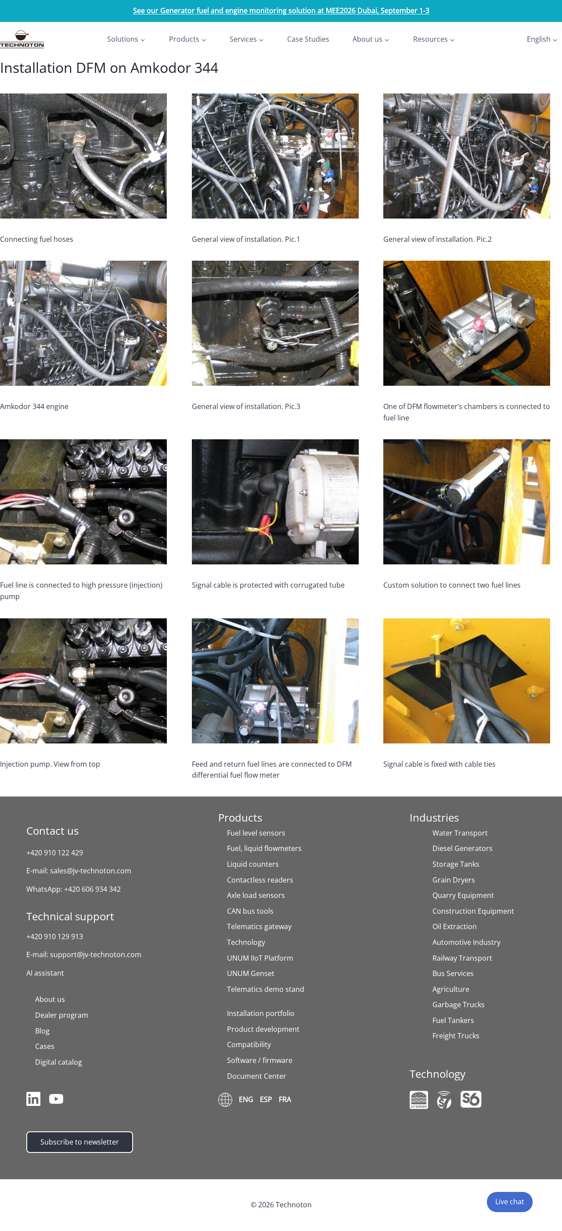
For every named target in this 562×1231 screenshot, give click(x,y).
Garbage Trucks (458, 1004)
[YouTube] (56, 1100)
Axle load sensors (256, 895)
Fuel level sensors (256, 833)
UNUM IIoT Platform (260, 958)
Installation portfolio (261, 1013)
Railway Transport (462, 958)
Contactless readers (260, 880)
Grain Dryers (453, 880)
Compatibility (249, 1044)
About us (50, 999)
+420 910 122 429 (54, 853)
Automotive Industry (466, 942)
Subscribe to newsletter (79, 1142)
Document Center (256, 1076)
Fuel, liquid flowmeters (264, 848)
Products (240, 817)
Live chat (509, 1201)
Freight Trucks (455, 1036)
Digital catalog (58, 1062)
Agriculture (450, 989)
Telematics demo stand (265, 989)
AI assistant (45, 973)
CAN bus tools (250, 911)
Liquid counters (253, 864)
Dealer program (61, 1015)
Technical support (70, 916)
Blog (42, 1031)
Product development (263, 1029)
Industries (434, 817)
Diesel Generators (462, 848)
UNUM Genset (250, 973)
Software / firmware (259, 1060)
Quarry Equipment (463, 895)
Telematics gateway (259, 926)
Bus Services (453, 973)
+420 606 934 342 (92, 889)
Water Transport (460, 833)
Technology (246, 942)
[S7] (444, 1100)
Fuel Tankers (453, 1020)
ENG (246, 1099)
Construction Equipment (473, 911)
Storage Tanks (455, 864)
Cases (44, 1046)
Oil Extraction (454, 926)
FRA (285, 1099)
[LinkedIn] (33, 1100)
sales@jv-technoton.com (90, 871)
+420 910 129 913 (54, 936)
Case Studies (308, 39)
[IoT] (419, 1100)
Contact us (52, 830)
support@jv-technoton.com (95, 954)
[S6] (471, 1099)
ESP (266, 1099)
